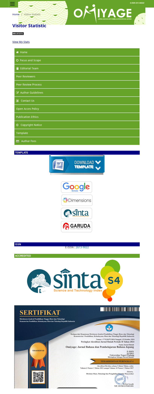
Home (15, 14)
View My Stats (21, 42)
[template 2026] (77, 173)
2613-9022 (82, 247)
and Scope (30, 60)
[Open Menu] (12, 4)
